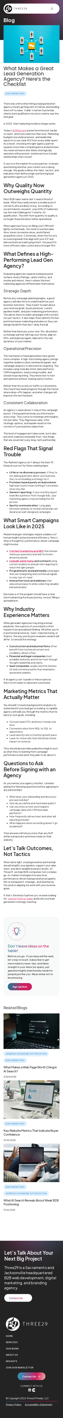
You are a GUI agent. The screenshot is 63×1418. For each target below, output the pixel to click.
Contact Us (16, 1298)
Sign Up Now (19, 986)
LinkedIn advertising (21, 560)
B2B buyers (19, 130)
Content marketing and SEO (26, 551)
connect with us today (21, 898)
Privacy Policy (13, 1404)
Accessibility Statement (38, 1404)
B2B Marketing (15, 93)
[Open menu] (52, 8)
